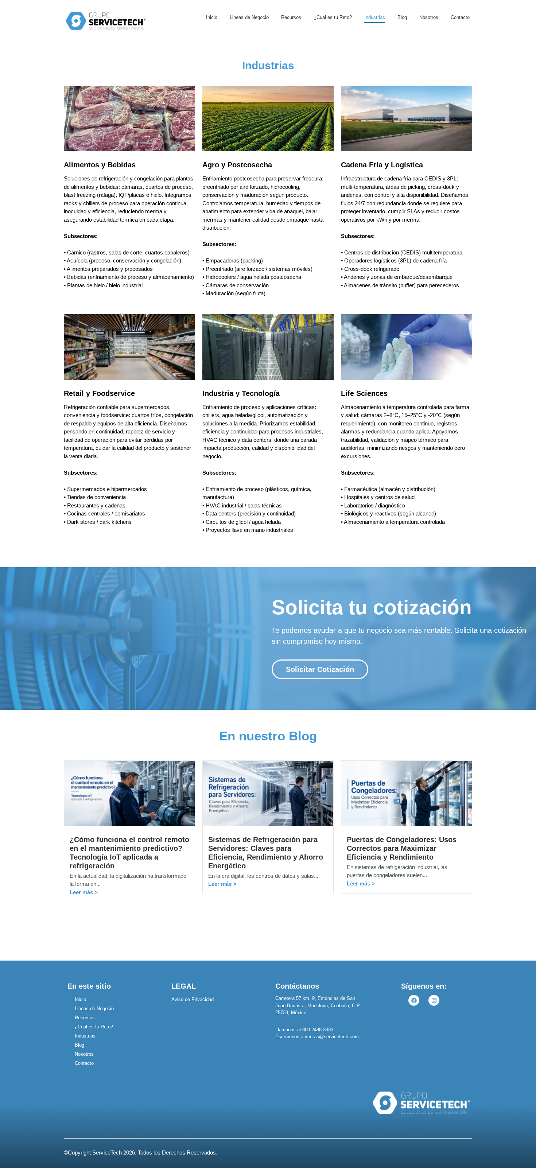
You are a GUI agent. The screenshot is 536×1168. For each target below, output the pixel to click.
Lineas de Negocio (249, 17)
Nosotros (428, 17)
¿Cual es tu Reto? (333, 17)
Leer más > (84, 892)
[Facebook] (413, 1000)
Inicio (211, 17)
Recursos (291, 17)
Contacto (460, 17)
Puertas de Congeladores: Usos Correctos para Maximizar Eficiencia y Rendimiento (402, 848)
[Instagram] (433, 1000)
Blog (402, 17)
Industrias (374, 17)
